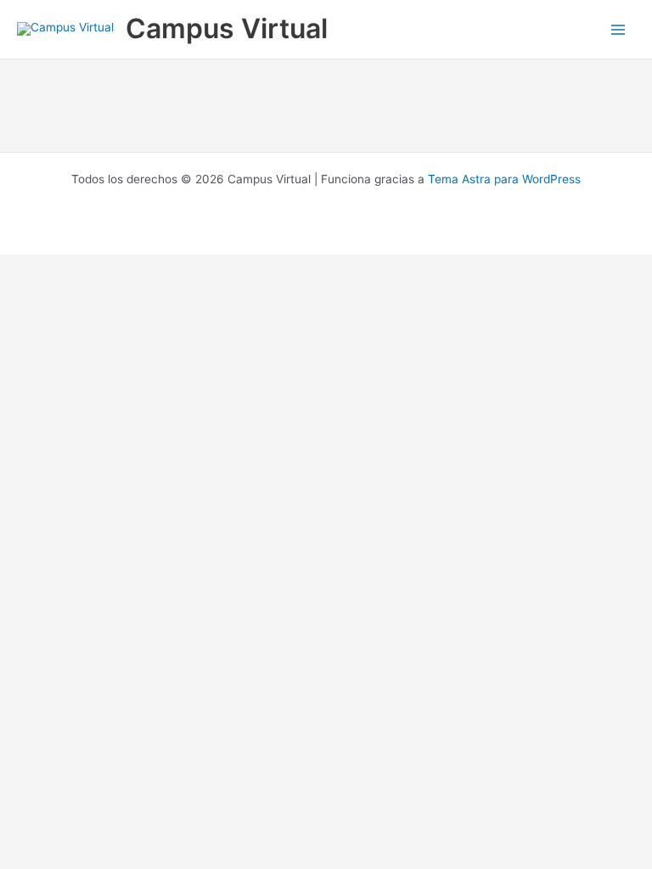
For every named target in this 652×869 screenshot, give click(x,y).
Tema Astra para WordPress (504, 179)
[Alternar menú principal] (618, 29)
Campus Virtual (227, 28)
